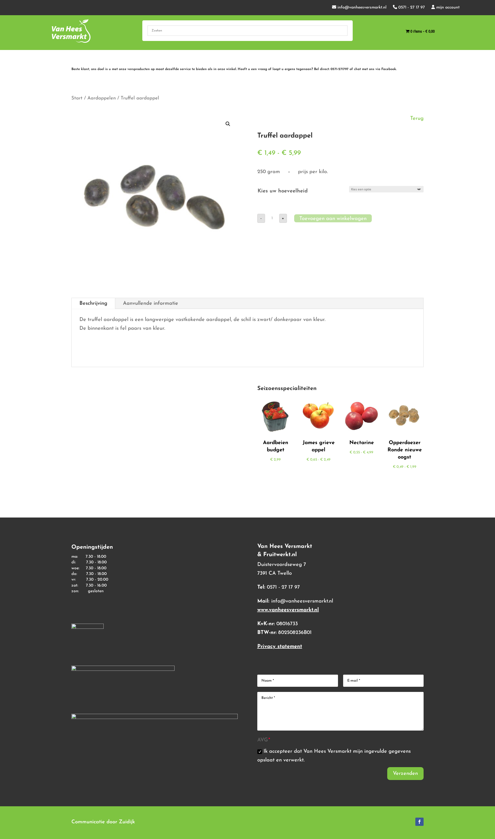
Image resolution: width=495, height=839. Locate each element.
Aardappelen (101, 98)
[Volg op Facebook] (419, 822)
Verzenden (405, 773)
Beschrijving (93, 303)
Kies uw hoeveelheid (283, 191)
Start (76, 98)
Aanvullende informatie (150, 303)
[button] (228, 124)
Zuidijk (127, 822)
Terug (417, 118)
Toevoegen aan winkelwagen (333, 218)
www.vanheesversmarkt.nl (288, 610)
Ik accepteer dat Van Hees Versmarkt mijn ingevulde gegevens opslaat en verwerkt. (334, 756)
